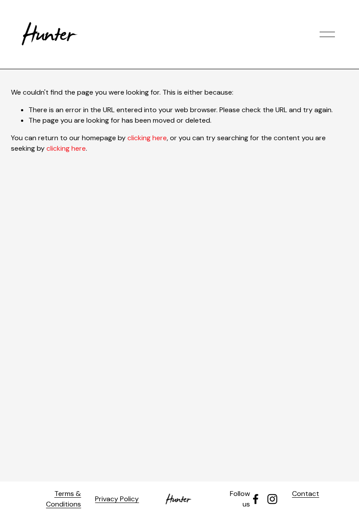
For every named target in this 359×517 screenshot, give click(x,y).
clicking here (147, 137)
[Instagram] (272, 499)
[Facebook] (255, 499)
